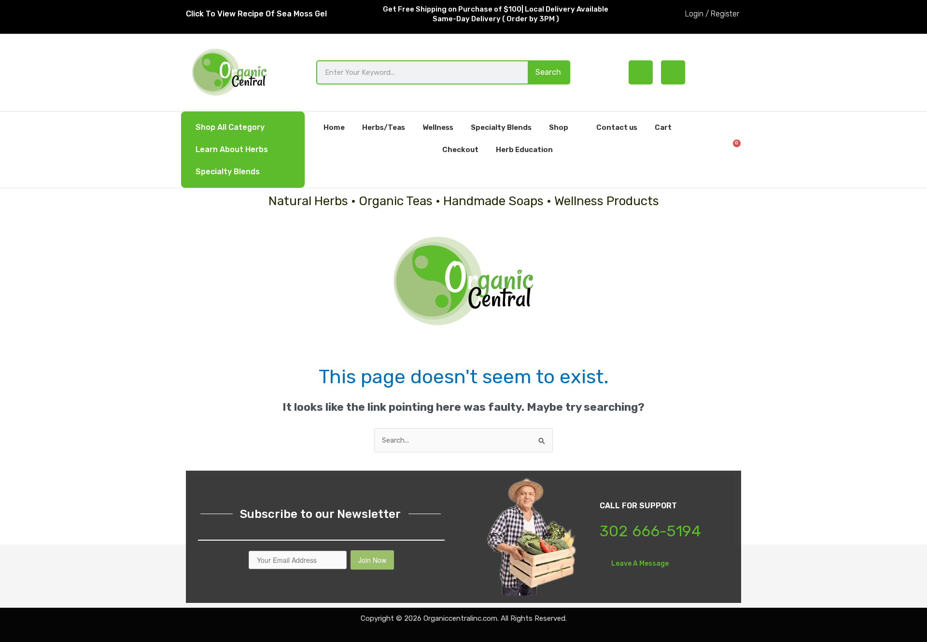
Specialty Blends (228, 171)
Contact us (616, 127)
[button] (705, 149)
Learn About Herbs (232, 149)
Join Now (372, 560)
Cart (663, 127)
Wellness (437, 127)
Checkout (460, 149)
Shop (558, 127)
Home (334, 127)
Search (548, 72)
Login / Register (712, 13)
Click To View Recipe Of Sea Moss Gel (256, 13)
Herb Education (524, 149)
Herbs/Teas (383, 127)
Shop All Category (230, 127)
